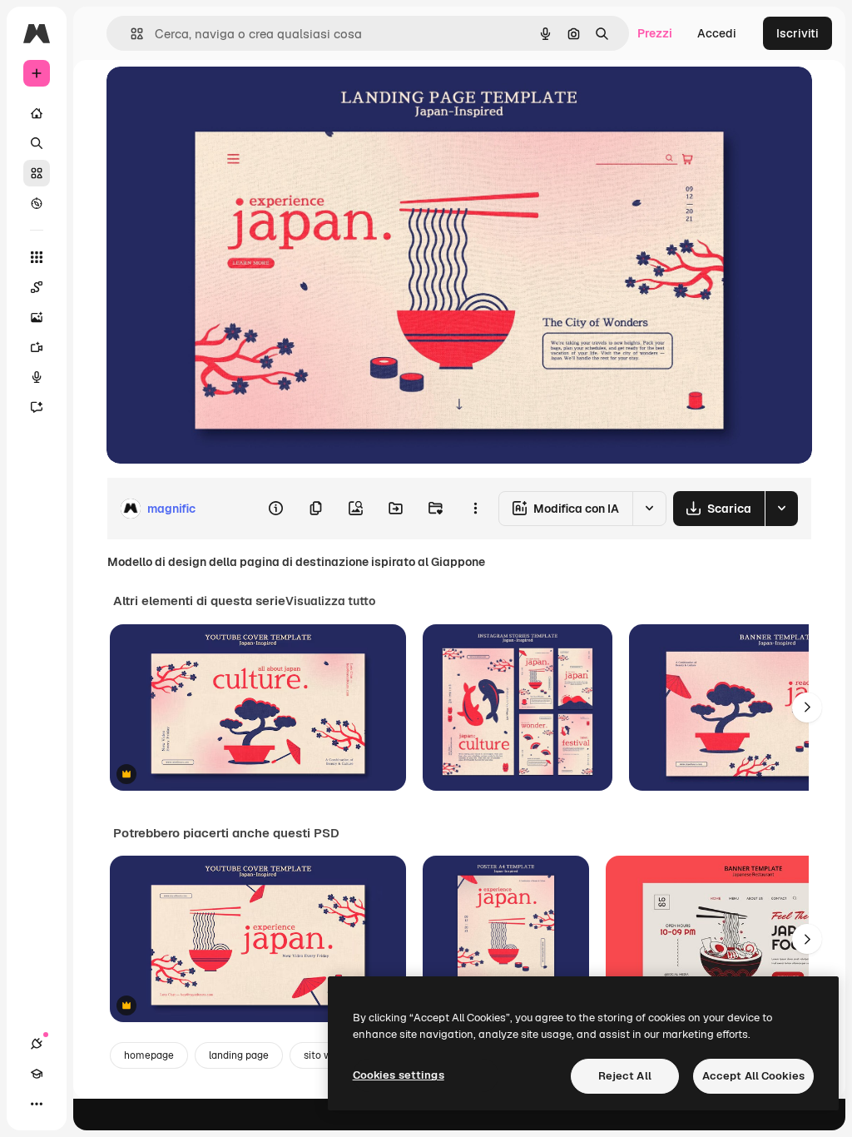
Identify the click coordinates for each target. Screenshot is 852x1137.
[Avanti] (807, 707)
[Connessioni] (36, 1043)
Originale (216, 98)
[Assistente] (36, 407)
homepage (149, 1055)
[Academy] (36, 1073)
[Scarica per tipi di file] (781, 508)
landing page (239, 1055)
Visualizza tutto (330, 600)
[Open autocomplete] (130, 33)
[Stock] (36, 173)
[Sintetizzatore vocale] (36, 377)
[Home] (36, 113)
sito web (324, 1055)
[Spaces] (36, 287)
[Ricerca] (36, 143)
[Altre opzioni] (475, 508)
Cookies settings (398, 1075)
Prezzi (654, 33)
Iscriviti (797, 33)
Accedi (716, 33)
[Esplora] (36, 203)
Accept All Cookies (753, 1076)
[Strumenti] (36, 257)
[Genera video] (36, 347)
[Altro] (36, 1103)
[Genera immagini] (36, 317)
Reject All (624, 1076)
